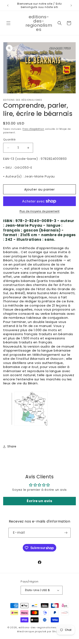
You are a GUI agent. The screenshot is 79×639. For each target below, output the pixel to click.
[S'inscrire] (65, 533)
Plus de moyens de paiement (40, 211)
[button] (8, 23)
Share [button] (11, 446)
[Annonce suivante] (71, 5)
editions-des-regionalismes (37, 627)
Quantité (9, 140)
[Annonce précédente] (7, 5)
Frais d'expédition (33, 129)
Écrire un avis (39, 501)
